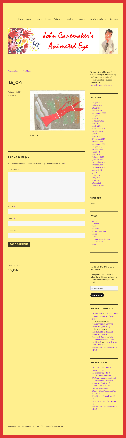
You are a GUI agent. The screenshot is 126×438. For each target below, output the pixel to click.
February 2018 (98, 157)
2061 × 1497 (12, 95)
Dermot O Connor (99, 337)
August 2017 (97, 170)
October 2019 (97, 142)
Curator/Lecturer (98, 19)
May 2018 (96, 155)
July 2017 (95, 173)
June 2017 (96, 175)
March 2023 (97, 111)
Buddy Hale (97, 342)
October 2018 (97, 149)
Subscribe (97, 295)
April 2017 (96, 180)
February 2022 (98, 121)
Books (39, 19)
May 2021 (96, 123)
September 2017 (98, 167)
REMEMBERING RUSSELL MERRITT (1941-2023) (105, 316)
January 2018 (97, 160)
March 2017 (96, 183)
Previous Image (14, 71)
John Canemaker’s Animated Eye (21, 426)
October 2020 (97, 131)
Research (81, 19)
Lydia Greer (97, 314)
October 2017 (97, 165)
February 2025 (98, 105)
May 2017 (96, 178)
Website (12, 231)
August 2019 (97, 147)
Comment (13, 170)
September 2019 (98, 144)
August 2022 (97, 116)
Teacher (69, 19)
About (29, 19)
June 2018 (96, 152)
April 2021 (96, 126)
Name (11, 207)
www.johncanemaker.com (101, 85)
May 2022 (96, 118)
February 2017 (98, 186)
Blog (20, 19)
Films (47, 19)
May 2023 (96, 108)
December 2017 (98, 162)
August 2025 (97, 103)
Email (11, 219)
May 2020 (96, 136)
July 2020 (96, 134)
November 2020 (98, 129)
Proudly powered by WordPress (50, 426)
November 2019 (98, 139)
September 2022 (99, 113)
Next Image (27, 71)
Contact (114, 19)
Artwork (58, 19)
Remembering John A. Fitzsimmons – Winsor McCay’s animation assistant (104, 375)
